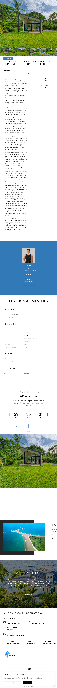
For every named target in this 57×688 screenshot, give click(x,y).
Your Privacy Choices (28, 686)
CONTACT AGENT (28, 286)
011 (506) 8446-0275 (49, 643)
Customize (18, 682)
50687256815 (29, 276)
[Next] (49, 414)
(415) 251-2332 (11, 629)
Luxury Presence (39, 672)
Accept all (28, 682)
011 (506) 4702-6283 (38, 623)
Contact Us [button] (28, 594)
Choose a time (15, 422)
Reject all (8, 682)
